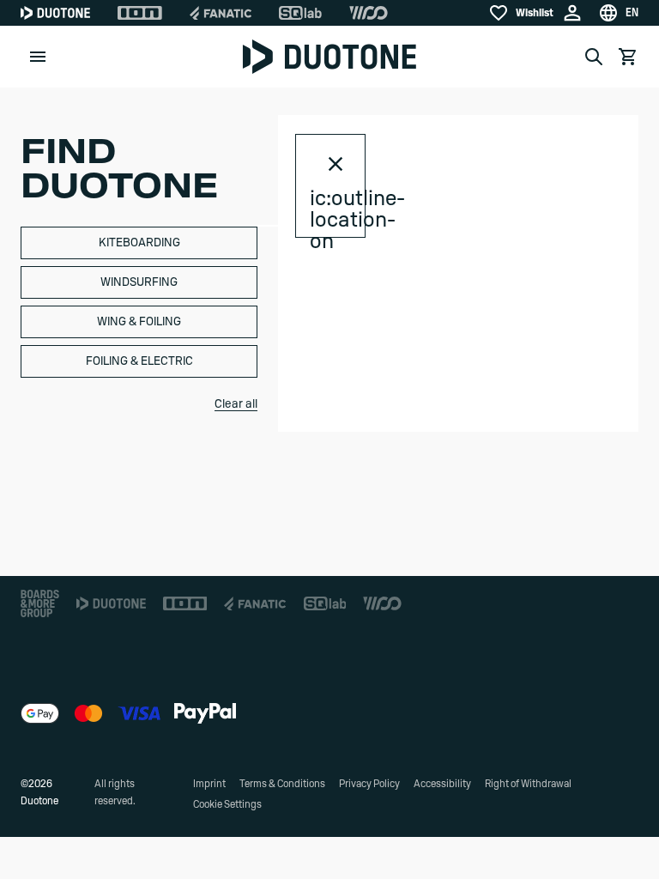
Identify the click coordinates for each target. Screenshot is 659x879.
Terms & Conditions (282, 784)
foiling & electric (139, 361)
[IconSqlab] (300, 13)
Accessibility (442, 784)
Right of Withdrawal (528, 784)
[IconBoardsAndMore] (40, 603)
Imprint (209, 784)
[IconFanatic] (220, 13)
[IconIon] (140, 13)
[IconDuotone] (55, 13)
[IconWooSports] (368, 13)
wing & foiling (139, 322)
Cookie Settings (227, 804)
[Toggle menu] (38, 56)
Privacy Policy (369, 784)
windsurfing (139, 282)
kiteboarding (139, 243)
